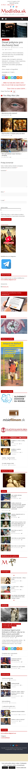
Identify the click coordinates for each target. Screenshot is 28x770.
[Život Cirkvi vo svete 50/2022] (6, 537)
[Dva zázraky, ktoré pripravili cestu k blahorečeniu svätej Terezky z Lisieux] (6, 595)
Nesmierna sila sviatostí (9, 113)
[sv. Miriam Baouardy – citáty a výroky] (6, 578)
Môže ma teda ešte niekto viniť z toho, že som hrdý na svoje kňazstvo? (13, 84)
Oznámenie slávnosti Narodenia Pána (16, 659)
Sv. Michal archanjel (7, 627)
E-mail (3, 200)
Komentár (4, 170)
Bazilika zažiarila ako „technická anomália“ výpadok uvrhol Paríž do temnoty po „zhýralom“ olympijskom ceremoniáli (18, 506)
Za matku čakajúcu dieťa (8, 463)
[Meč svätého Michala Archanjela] (6, 494)
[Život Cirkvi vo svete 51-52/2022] (6, 529)
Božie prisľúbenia (6, 701)
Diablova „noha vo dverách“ (18, 719)
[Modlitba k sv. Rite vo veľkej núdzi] (6, 439)
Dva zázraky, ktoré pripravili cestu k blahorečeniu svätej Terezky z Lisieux (18, 597)
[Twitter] (12, 77)
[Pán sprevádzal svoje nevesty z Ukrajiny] (14, 139)
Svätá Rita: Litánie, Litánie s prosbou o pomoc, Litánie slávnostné (17, 693)
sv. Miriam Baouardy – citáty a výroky (10, 4)
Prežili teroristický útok (7, 678)
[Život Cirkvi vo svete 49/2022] (6, 545)
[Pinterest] (6, 77)
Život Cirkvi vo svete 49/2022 (18, 546)
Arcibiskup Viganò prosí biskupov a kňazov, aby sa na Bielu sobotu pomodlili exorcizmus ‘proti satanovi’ (13, 633)
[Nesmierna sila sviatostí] (14, 99)
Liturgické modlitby (7, 624)
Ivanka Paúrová (15, 47)
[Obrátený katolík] (6, 683)
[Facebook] (3, 77)
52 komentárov (13, 465)
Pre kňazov (5, 625)
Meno (3, 192)
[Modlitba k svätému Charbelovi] (6, 448)
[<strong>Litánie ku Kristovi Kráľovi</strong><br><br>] (6, 711)
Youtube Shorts (4, 225)
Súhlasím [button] (5, 767)
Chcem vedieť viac (21, 767)
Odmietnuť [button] (12, 767)
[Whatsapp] (9, 77)
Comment (23, 437)
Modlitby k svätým (16, 624)
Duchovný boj (6, 39)
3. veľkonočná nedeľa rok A (8, 706)
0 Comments (9, 49)
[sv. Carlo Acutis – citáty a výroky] (6, 586)
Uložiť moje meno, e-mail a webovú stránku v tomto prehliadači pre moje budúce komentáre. (13, 215)
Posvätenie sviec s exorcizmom (9, 653)
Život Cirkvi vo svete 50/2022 (18, 538)
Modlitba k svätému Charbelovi (16, 450)
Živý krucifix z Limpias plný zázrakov (13, 133)
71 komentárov (13, 459)
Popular (6, 437)
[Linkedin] (15, 77)
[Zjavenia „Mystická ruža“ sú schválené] (6, 513)
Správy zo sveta (12, 625)
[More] (21, 77)
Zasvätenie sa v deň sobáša (18, 666)
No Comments (13, 680)
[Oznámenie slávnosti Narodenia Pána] (6, 658)
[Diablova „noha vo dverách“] (6, 719)
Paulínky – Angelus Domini (8, 458)
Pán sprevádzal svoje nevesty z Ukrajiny (11, 154)
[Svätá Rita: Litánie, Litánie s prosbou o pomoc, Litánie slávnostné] (6, 691)
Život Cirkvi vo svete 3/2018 (16, 88)
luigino (12, 637)
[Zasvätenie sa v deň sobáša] (6, 666)
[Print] (18, 77)
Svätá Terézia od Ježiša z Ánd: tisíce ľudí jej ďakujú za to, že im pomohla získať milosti (18, 523)
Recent (15, 437)
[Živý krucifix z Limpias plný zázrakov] (14, 119)
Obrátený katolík (15, 683)
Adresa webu (4, 207)
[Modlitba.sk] (2, 18)
